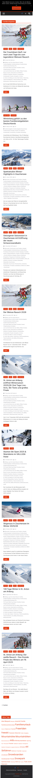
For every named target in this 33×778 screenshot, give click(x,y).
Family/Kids (6, 115)
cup (9, 62)
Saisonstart (13, 72)
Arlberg (6, 62)
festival (2, 729)
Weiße (25, 79)
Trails (25, 761)
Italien (22, 733)
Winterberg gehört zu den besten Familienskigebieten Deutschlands (15, 121)
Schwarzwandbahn (19, 189)
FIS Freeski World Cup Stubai (9, 67)
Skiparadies (20, 191)
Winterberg (23, 132)
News (10, 48)
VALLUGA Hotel (6, 482)
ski (17, 72)
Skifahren (20, 72)
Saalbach (16, 743)
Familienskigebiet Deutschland (20, 128)
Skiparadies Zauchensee (8, 193)
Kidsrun (18, 186)
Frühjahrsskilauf (6, 69)
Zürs (22, 81)
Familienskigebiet (7, 64)
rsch (14, 60)
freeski (23, 67)
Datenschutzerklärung (11, 770)
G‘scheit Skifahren (8, 186)
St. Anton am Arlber (7, 334)
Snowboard (20, 48)
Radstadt (23, 188)
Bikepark (7, 721)
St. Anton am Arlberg (7, 77)
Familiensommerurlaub (8, 725)
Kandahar (13, 69)
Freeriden (19, 67)
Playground (11, 188)
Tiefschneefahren (17, 79)
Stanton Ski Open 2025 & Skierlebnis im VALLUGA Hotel (14, 454)
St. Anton (21, 76)
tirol (22, 79)
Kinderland (23, 186)
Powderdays (18, 188)
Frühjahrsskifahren (11, 184)
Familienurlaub (23, 64)
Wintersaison (6, 81)
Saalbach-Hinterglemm (23, 743)
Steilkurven (23, 196)
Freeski (5, 48)
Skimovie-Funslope (12, 191)
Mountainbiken (23, 736)
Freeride (13, 729)
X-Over (11, 448)
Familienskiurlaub (16, 64)
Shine (26, 189)
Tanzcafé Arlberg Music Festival (10, 479)
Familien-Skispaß (22, 179)
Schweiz (22, 747)
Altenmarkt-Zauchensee (10, 179)
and (17, 179)
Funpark (17, 184)
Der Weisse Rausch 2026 (14, 312)
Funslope (22, 184)
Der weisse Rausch (14, 62)
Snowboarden (20, 74)
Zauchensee (15, 198)
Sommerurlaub (5, 761)
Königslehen (6, 188)
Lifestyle (6, 448)
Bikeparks (13, 721)
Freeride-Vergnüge (19, 182)
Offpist (21, 71)
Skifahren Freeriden (7, 74)
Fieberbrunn (8, 729)
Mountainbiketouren (5, 740)
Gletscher (18, 733)
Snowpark (16, 76)
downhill (17, 721)
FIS (15, 65)
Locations (13, 115)
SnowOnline (13, 132)
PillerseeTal (6, 743)
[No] (31, 5)
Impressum (19, 770)
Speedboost (18, 196)
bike (2, 721)
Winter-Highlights (8, 198)
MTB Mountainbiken (20, 740)
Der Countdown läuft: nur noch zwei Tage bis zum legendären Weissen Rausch (16, 54)
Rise (14, 189)
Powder (25, 71)
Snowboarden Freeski (8, 76)
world (19, 81)
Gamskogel (26, 184)
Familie (21, 62)
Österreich (4, 764)
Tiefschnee (25, 77)
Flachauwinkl (12, 182)
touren (22, 761)
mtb (12, 740)
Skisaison (15, 74)
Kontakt (25, 770)
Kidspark (14, 186)
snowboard (23, 194)
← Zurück (5, 705)
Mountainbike (8, 736)
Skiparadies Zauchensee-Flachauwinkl (12, 194)
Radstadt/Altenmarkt (8, 189)
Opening (29, 740)
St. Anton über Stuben (18, 77)
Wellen (28, 196)
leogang (26, 733)
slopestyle (24, 751)
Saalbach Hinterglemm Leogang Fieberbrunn (10, 747)
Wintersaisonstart (13, 81)
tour (19, 761)
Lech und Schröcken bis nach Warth (11, 71)
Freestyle (11, 733)
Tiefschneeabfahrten (8, 79)
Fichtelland (5, 182)
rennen (8, 72)
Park (2, 743)
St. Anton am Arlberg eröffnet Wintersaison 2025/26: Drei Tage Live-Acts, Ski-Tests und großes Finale (15, 385)
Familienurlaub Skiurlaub (8, 65)
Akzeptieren (16, 8)
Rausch (5, 72)
